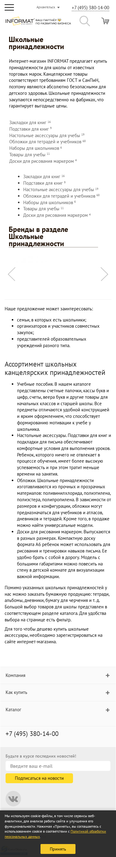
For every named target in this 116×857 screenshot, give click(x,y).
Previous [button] (11, 274)
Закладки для (30, 122)
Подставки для (30, 129)
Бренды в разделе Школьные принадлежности (38, 236)
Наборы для (35, 148)
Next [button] (104, 274)
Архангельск (46, 7)
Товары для (29, 155)
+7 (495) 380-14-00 (90, 8)
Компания (15, 675)
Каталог (13, 709)
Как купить (16, 692)
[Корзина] (105, 20)
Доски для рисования (43, 161)
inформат (38, 23)
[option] (58, 259)
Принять (58, 849)
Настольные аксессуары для (46, 135)
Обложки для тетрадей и (47, 142)
